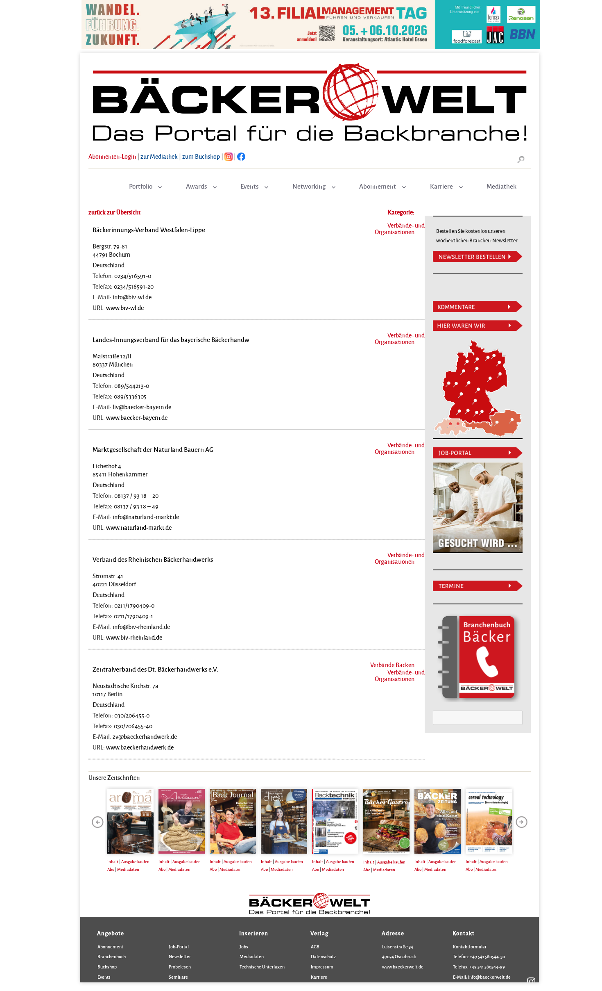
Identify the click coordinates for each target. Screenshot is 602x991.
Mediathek (501, 186)
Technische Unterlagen (262, 967)
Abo (110, 869)
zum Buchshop (201, 156)
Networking (309, 186)
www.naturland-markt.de (139, 527)
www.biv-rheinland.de (134, 637)
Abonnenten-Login (112, 156)
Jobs (244, 946)
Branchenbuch (111, 956)
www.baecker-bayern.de (136, 417)
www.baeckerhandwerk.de (140, 747)
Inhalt (112, 861)
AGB (315, 946)
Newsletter (180, 956)
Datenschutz (323, 956)
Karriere (441, 186)
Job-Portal (179, 946)
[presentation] (97, 822)
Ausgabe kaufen (135, 861)
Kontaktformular (470, 946)
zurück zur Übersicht (114, 212)
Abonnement (377, 186)
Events (249, 186)
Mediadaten (128, 869)
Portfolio (140, 186)
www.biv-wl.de (125, 307)
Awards (196, 186)
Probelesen (180, 967)
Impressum (322, 967)
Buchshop (107, 967)
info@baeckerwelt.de (489, 977)
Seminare (178, 977)
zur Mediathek (159, 156)
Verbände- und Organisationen (400, 228)
